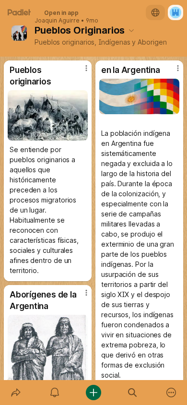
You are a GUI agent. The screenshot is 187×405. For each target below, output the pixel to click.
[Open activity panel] (54, 392)
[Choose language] (155, 12)
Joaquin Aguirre (57, 20)
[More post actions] (80, 72)
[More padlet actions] (171, 392)
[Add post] (93, 392)
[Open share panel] (15, 392)
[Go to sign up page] (175, 12)
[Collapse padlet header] (131, 30)
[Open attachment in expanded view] (48, 115)
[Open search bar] (132, 392)
